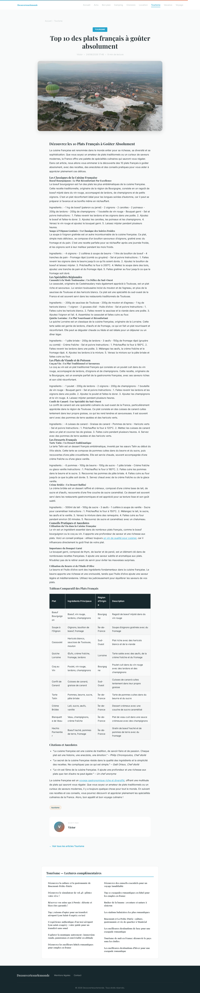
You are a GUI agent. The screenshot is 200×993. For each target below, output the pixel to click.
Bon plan (106, 5)
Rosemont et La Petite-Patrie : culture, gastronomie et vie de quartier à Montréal (125, 920)
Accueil (86, 5)
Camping (118, 5)
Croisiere (131, 5)
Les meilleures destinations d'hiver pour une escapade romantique (127, 950)
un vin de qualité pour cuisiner (119, 538)
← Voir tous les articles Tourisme (66, 846)
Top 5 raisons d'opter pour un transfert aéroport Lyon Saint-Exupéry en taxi (67, 914)
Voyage (179, 5)
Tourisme (155, 5)
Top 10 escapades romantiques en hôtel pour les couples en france (127, 894)
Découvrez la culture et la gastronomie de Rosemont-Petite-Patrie (69, 885)
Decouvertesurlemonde (33, 975)
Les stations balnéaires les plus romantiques (127, 912)
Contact (77, 975)
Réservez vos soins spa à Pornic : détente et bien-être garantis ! (70, 904)
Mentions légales (62, 975)
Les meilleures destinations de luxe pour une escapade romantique (127, 930)
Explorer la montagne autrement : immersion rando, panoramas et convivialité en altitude (71, 936)
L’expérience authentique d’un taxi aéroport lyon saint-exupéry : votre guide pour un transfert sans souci (70, 925)
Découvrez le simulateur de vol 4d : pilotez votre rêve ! (70, 894)
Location (143, 5)
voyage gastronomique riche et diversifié (101, 780)
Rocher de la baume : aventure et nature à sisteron (125, 904)
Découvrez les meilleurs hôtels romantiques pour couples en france (70, 946)
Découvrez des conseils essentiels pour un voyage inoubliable (125, 885)
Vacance (168, 5)
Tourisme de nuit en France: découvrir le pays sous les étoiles (127, 940)
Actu (96, 5)
